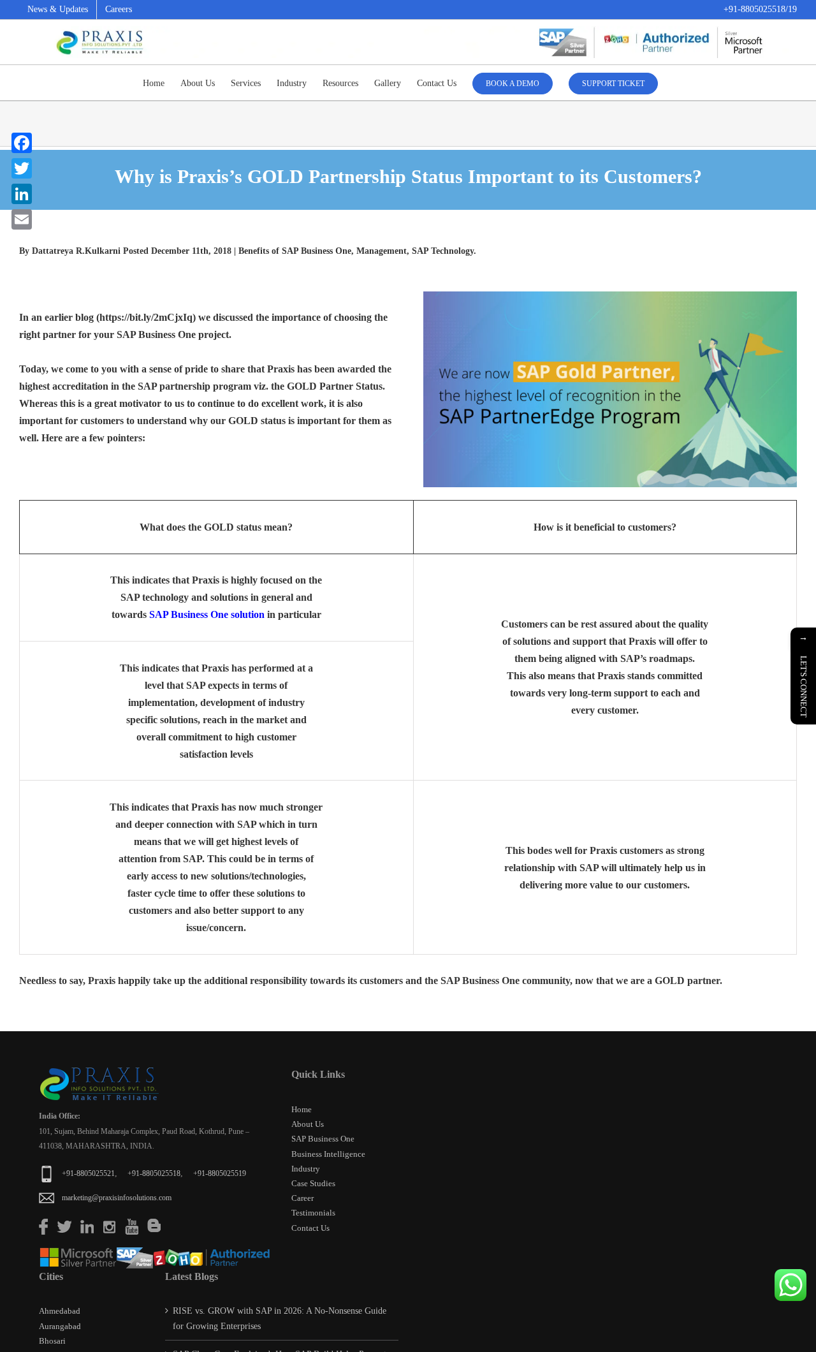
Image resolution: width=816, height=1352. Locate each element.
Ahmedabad (59, 1311)
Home (301, 1109)
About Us (307, 1124)
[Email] (21, 219)
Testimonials (313, 1212)
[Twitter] (21, 168)
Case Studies (313, 1183)
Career (302, 1198)
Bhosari (52, 1341)
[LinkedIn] (21, 194)
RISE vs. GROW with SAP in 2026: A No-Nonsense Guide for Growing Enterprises (279, 1318)
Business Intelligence (328, 1154)
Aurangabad (60, 1326)
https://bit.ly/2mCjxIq (146, 317)
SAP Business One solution (207, 614)
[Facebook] (21, 143)
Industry (305, 1168)
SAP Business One (322, 1138)
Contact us (310, 1228)
